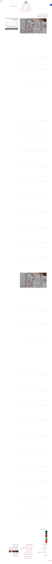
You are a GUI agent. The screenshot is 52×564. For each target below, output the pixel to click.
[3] (33, 227)
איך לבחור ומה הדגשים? (28, 556)
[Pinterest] (46, 536)
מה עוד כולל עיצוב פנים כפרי (27, 546)
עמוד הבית (45, 14)
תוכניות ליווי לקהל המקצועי (42, 552)
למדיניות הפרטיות (10, 27)
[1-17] (33, 196)
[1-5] (33, 33)
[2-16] (33, 212)
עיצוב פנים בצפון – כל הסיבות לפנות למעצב (26, 549)
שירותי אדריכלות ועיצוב (28, 554)
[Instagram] (46, 532)
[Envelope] (46, 542)
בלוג (28, 11)
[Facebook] (46, 534)
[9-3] (33, 166)
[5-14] (33, 257)
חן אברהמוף (24, 6)
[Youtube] (46, 540)
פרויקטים (22, 8)
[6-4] (33, 120)
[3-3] (33, 56)
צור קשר (24, 11)
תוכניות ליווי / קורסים (28, 9)
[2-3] (33, 34)
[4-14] (33, 242)
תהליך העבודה (28, 8)
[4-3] (33, 69)
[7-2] (33, 135)
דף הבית (28, 6)
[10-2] (33, 181)
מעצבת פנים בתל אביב (28, 558)
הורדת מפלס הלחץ (29, 551)
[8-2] (33, 151)
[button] (51, 5)
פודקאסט (21, 9)
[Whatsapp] (46, 538)
